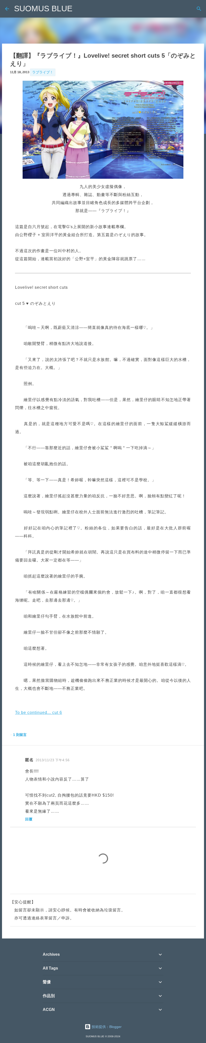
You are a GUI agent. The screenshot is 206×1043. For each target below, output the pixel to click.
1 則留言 (20, 735)
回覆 (29, 819)
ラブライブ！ (42, 72)
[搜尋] (199, 9)
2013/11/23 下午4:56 (53, 760)
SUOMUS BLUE (43, 8)
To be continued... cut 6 (38, 712)
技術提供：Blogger (106, 1027)
